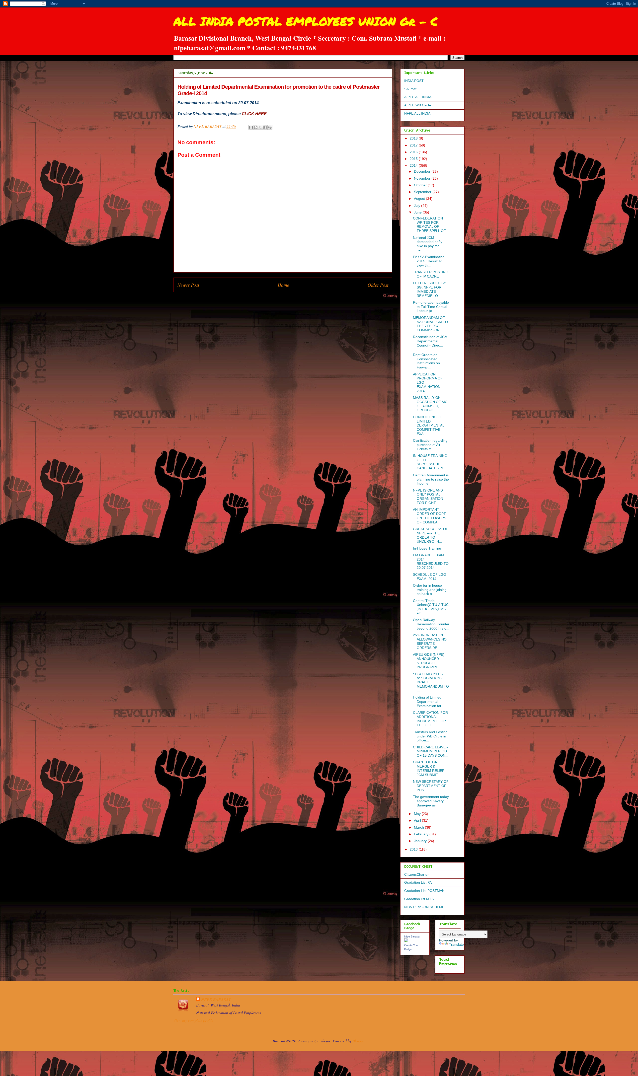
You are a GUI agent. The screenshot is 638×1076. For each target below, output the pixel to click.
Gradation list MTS (419, 899)
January (421, 841)
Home (283, 285)
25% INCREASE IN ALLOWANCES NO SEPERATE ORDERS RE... (430, 641)
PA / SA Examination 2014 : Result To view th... (429, 261)
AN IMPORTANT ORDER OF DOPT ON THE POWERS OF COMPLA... (429, 515)
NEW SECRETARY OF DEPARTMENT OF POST (431, 786)
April (418, 820)
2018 (414, 138)
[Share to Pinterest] (269, 127)
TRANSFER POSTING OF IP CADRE (430, 274)
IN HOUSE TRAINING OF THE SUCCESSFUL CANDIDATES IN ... (430, 462)
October (421, 185)
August (420, 199)
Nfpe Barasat (412, 936)
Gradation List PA (418, 882)
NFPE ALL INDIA (417, 113)
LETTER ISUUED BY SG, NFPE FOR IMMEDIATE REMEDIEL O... (429, 289)
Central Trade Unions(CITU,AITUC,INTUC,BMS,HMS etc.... (431, 607)
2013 (414, 849)
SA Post (410, 89)
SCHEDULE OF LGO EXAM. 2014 (429, 577)
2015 (414, 159)
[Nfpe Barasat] (406, 941)
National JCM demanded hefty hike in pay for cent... (427, 244)
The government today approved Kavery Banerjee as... (431, 801)
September (423, 192)
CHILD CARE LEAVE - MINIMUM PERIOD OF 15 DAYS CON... (430, 751)
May (418, 814)
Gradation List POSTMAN (424, 891)
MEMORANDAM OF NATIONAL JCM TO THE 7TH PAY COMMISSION (430, 324)
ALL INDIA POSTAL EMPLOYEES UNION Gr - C (305, 21)
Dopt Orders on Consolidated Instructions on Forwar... (426, 361)
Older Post (378, 285)
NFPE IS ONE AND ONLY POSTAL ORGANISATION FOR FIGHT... (428, 496)
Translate (456, 944)
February (421, 834)
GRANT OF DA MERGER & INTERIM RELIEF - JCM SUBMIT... (430, 768)
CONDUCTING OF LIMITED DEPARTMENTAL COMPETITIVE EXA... (428, 425)
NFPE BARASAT (216, 999)
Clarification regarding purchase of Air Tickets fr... (430, 444)
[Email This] (250, 127)
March (419, 827)
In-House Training (427, 548)
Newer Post (188, 285)
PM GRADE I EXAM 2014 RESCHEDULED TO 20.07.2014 (431, 561)
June (418, 212)
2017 (414, 145)
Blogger (358, 1040)
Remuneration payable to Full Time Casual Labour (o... (431, 306)
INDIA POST (414, 81)
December (422, 171)
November (422, 178)
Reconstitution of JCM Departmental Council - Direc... (430, 341)
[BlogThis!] (255, 127)
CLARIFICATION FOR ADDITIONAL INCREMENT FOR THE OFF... (430, 719)
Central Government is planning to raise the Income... (431, 479)
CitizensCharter (416, 874)
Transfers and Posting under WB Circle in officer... (430, 736)
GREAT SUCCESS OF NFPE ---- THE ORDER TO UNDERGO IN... (430, 535)
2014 (414, 165)
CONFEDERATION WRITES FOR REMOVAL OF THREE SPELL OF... (430, 224)
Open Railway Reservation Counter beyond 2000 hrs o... (431, 624)
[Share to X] (260, 127)
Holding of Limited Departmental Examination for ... (429, 701)
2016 (414, 152)
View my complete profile (193, 1020)
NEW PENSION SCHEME (424, 907)
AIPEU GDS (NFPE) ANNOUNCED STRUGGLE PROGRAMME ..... (429, 660)
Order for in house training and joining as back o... (430, 589)
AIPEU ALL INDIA (417, 97)
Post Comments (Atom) (293, 299)
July (417, 206)
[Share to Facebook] (265, 127)
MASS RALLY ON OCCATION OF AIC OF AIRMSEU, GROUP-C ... (430, 404)
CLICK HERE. (255, 114)
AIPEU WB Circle (417, 105)
